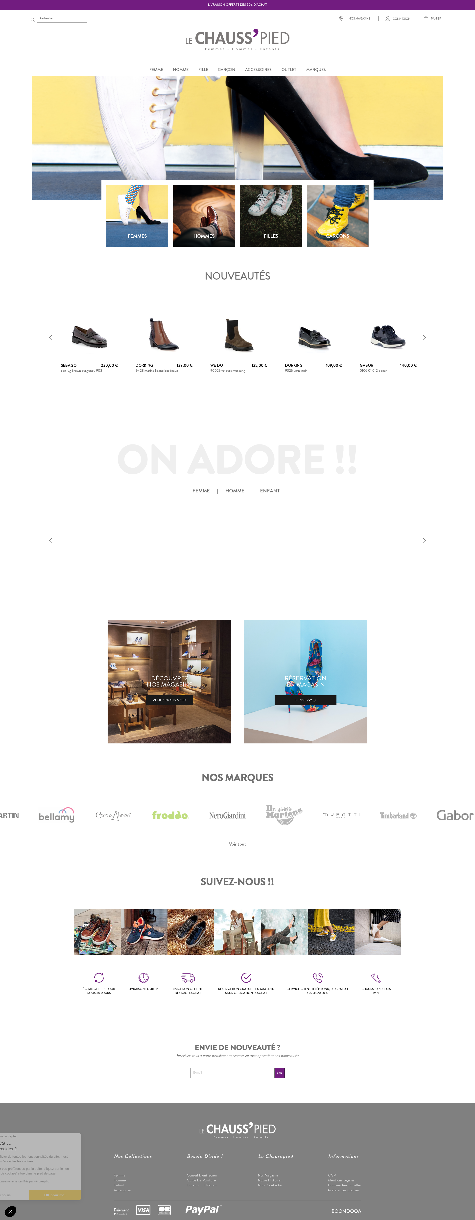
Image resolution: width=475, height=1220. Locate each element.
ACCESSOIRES (258, 69)
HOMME (181, 69)
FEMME (156, 69)
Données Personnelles (344, 1185)
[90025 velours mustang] (239, 334)
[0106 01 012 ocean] (388, 334)
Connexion (401, 18)
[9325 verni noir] (313, 334)
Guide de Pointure (201, 1180)
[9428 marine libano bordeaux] (164, 334)
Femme (119, 1175)
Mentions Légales (341, 1180)
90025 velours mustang (227, 370)
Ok (280, 1072)
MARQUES (316, 69)
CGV (332, 1175)
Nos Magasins (268, 1175)
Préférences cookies (343, 1190)
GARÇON (226, 69)
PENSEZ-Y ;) (305, 700)
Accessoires (122, 1190)
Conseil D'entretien (202, 1175)
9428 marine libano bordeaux (157, 370)
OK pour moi (83, 1195)
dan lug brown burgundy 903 (81, 370)
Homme (120, 1180)
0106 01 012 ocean (373, 370)
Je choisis (31, 1195)
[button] (50, 337)
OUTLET (289, 69)
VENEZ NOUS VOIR (169, 700)
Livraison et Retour (202, 1185)
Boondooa (346, 1211)
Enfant (119, 1185)
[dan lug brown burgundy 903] (89, 334)
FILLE (203, 69)
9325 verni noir (296, 370)
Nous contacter (270, 1185)
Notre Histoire (269, 1180)
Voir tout (237, 844)
